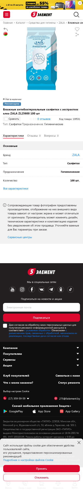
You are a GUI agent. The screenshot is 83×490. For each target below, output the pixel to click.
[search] (75, 14)
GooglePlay (16, 411)
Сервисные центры (20, 237)
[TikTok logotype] (70, 289)
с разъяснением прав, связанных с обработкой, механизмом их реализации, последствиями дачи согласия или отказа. (43, 333)
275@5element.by (69, 398)
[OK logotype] (61, 289)
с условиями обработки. (37, 330)
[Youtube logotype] (12, 289)
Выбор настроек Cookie (16, 391)
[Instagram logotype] (22, 289)
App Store (44, 411)
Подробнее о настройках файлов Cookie (28, 460)
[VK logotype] (41, 289)
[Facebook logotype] (32, 289)
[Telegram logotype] (51, 289)
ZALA (76, 155)
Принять (41, 468)
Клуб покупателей (16, 375)
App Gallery (72, 411)
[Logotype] (41, 15)
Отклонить (42, 477)
